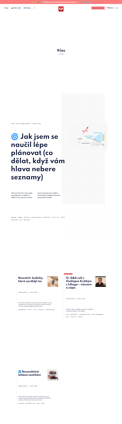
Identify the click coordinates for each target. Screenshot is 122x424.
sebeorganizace (85, 314)
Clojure (27, 217)
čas (21, 220)
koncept (27, 220)
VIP (68, 314)
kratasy (21, 403)
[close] (120, 2)
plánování (47, 217)
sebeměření (23, 309)
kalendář (15, 220)
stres (30, 309)
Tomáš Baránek (25, 123)
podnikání (74, 314)
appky (20, 217)
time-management (97, 314)
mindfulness (51, 309)
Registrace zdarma (98, 8)
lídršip (73, 317)
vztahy (80, 317)
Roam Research (37, 217)
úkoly (63, 217)
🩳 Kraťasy (27, 8)
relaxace (42, 309)
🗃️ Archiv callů (16, 8)
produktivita (30, 403)
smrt (38, 403)
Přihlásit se (110, 8)
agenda (14, 217)
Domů (6, 8)
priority (56, 217)
